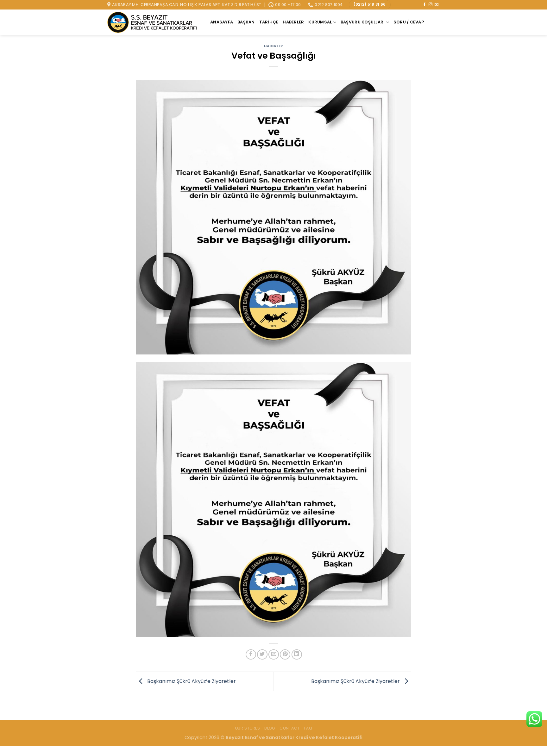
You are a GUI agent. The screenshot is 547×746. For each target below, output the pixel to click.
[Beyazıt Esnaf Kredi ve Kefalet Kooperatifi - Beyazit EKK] (154, 22)
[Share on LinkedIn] (297, 654)
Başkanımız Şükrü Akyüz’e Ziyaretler (191, 681)
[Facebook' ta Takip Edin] (424, 5)
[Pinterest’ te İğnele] (285, 654)
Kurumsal (320, 22)
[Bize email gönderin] (436, 5)
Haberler (293, 22)
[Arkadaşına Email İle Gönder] (273, 654)
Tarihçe (269, 22)
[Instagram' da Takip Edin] (430, 5)
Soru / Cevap (408, 22)
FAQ (308, 728)
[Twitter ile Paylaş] (262, 654)
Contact (290, 728)
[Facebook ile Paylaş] (251, 654)
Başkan (246, 22)
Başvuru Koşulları (363, 22)
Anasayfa (221, 22)
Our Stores (247, 728)
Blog (269, 728)
